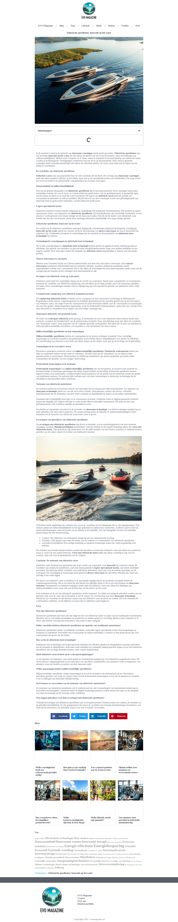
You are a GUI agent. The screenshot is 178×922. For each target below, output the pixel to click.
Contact (81, 898)
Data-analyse (81, 838)
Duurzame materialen (114, 842)
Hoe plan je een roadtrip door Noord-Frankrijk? (74, 768)
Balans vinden (40, 838)
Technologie (40, 873)
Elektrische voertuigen (55, 847)
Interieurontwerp (63, 854)
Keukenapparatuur (109, 854)
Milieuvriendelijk (72, 857)
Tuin (73, 26)
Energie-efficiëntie (78, 846)
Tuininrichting (40, 868)
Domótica (109, 838)
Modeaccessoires (118, 857)
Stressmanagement (89, 864)
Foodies (125, 26)
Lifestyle (86, 26)
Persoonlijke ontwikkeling (118, 861)
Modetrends (130, 857)
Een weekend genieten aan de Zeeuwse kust (101, 768)
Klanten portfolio (85, 904)
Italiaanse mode (96, 854)
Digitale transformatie (97, 838)
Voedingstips (50, 868)
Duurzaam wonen (68, 841)
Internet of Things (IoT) (80, 854)
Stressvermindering (111, 864)
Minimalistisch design (103, 858)
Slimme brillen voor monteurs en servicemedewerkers (128, 770)
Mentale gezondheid (54, 857)
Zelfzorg (59, 867)
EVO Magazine (45, 26)
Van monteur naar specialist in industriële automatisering (129, 820)
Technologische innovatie (133, 864)
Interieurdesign (45, 853)
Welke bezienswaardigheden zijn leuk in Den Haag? (74, 820)
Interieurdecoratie (114, 850)
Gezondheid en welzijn (94, 850)
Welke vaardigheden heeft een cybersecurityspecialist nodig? (46, 771)
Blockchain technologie (59, 838)
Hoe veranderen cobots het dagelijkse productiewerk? (46, 820)
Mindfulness (87, 857)
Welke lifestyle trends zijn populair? (101, 818)
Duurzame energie (94, 841)
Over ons (81, 901)
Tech (137, 26)
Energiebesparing (109, 845)
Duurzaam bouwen (120, 838)
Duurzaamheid (45, 841)
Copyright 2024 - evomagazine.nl (89, 919)
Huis (62, 26)
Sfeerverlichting (136, 861)
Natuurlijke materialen (45, 861)
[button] (139, 131)
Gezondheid (80, 850)
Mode (99, 26)
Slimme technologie (45, 864)
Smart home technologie (67, 864)
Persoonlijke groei (98, 861)
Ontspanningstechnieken (73, 860)
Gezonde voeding (60, 850)
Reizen (111, 26)
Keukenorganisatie (122, 854)
